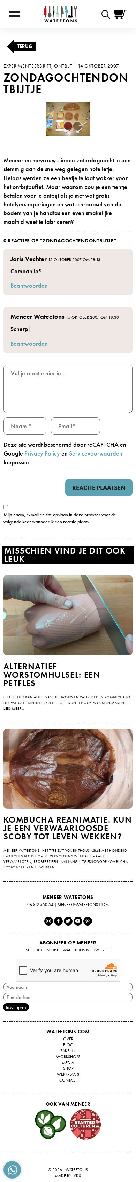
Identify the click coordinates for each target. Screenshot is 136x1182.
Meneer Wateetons (37, 316)
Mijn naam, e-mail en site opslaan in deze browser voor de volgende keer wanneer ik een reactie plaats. (59, 518)
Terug (24, 46)
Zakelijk (68, 1051)
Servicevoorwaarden (95, 453)
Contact (68, 1080)
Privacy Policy (42, 453)
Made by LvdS (68, 1176)
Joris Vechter (28, 259)
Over (68, 1039)
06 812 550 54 (40, 904)
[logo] (60, 14)
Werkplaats (68, 1074)
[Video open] (107, 14)
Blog (68, 1045)
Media (68, 1062)
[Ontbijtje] (68, 119)
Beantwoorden (29, 285)
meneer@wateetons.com (83, 904)
